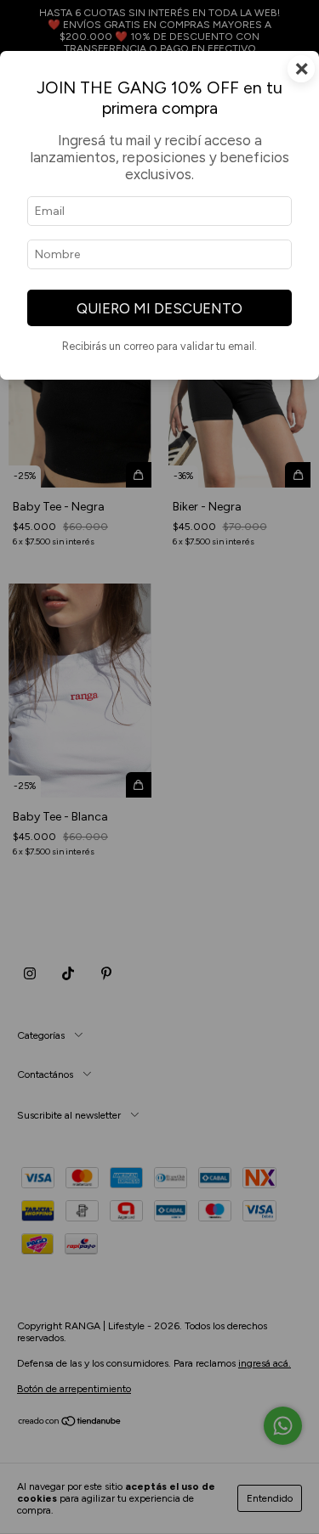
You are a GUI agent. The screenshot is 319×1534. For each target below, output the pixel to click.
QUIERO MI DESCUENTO (159, 308)
